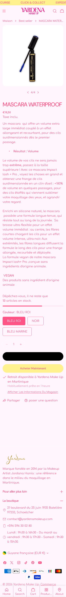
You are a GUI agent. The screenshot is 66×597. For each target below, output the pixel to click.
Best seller (26, 20)
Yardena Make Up (26, 584)
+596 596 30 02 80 (19, 525)
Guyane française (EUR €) (26, 553)
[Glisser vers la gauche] (28, 92)
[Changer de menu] (4, 11)
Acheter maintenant (33, 368)
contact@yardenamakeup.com (29, 519)
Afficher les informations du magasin (33, 392)
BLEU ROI (14, 321)
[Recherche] (54, 11)
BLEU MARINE (17, 331)
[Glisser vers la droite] (38, 92)
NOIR (35, 321)
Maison (7, 20)
